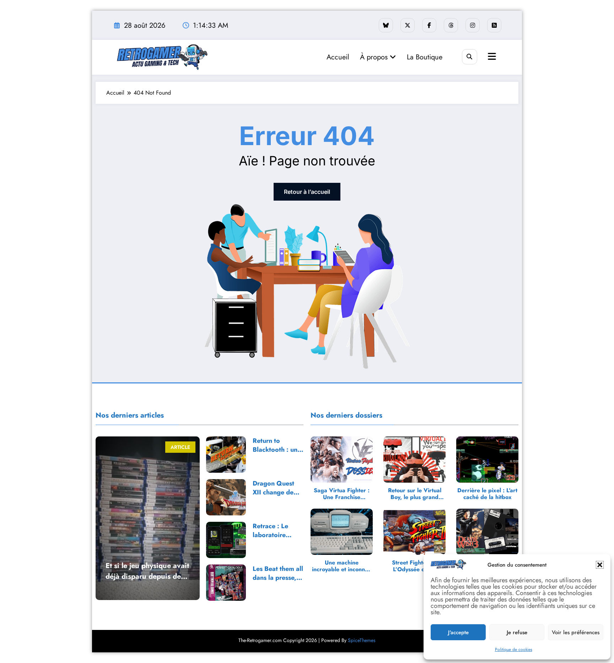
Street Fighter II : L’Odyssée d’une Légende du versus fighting (415, 566)
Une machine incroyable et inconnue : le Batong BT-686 (341, 566)
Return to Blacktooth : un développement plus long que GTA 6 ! (275, 445)
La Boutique (424, 57)
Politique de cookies (513, 649)
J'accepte (458, 632)
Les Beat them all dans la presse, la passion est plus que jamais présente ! (278, 573)
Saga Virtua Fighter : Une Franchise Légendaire (342, 493)
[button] (599, 564)
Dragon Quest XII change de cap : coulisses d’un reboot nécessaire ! (274, 488)
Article (180, 447)
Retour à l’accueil (307, 191)
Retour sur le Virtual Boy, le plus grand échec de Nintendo (414, 493)
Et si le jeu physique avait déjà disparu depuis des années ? (147, 571)
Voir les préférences (575, 632)
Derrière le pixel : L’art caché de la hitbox (487, 493)
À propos (375, 57)
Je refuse (517, 632)
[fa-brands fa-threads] (451, 25)
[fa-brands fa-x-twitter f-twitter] (407, 25)
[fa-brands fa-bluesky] (386, 25)
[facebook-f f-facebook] (429, 25)
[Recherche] (469, 56)
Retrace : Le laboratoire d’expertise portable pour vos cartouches (274, 531)
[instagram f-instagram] (472, 25)
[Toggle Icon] (491, 57)
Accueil (338, 57)
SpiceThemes (362, 640)
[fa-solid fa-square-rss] (494, 25)
